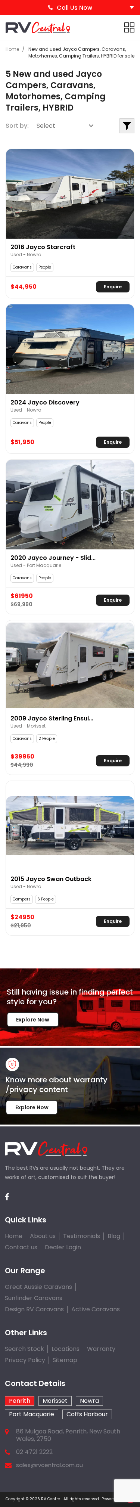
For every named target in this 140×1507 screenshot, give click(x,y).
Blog (114, 1236)
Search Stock (24, 1349)
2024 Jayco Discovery (45, 403)
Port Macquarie (31, 1414)
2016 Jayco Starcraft (42, 247)
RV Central (51, 1499)
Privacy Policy (25, 1360)
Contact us (21, 1247)
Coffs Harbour (87, 1414)
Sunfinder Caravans (33, 1298)
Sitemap (65, 1360)
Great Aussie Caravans (38, 1287)
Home (12, 49)
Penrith (19, 1400)
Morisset (55, 1400)
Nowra (89, 1400)
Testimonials (81, 1236)
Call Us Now (74, 7)
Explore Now (32, 1019)
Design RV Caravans (34, 1309)
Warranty (101, 1349)
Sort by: (17, 125)
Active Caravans (95, 1309)
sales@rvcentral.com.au (49, 1465)
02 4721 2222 (34, 1452)
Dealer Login (63, 1247)
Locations (66, 1349)
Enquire (113, 286)
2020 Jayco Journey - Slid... (53, 558)
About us (43, 1236)
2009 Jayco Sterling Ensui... (51, 718)
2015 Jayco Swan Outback (50, 879)
